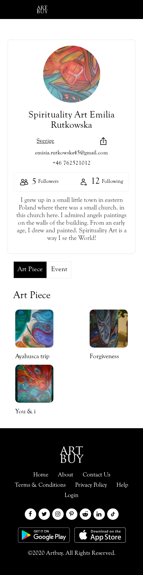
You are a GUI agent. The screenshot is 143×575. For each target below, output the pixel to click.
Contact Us (96, 475)
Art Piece (30, 269)
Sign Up (118, 9)
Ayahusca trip (32, 357)
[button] (103, 140)
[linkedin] (99, 514)
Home (40, 475)
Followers (45, 182)
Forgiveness (104, 357)
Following (107, 181)
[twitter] (44, 514)
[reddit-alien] (85, 514)
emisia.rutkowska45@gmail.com (71, 153)
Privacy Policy (91, 485)
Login (81, 9)
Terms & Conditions (40, 485)
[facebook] (30, 514)
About (65, 475)
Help (122, 485)
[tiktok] (113, 514)
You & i (25, 412)
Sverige (45, 141)
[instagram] (58, 514)
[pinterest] (71, 514)
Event (59, 269)
